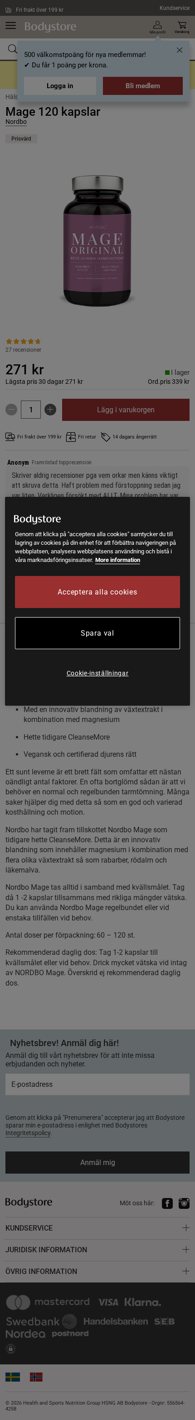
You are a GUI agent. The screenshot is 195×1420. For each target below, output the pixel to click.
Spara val (97, 633)
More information (117, 560)
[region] (97, 601)
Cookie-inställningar (98, 673)
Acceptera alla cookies (97, 592)
